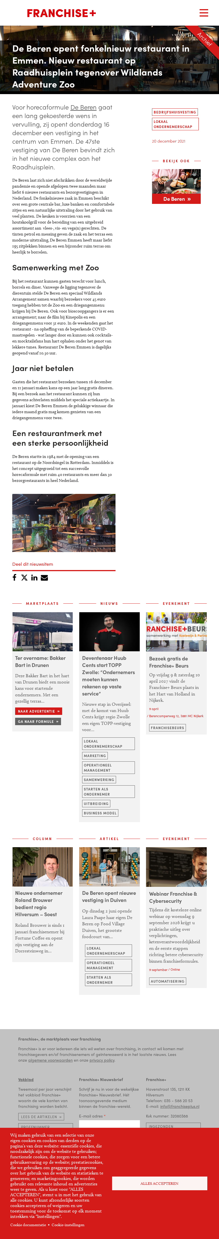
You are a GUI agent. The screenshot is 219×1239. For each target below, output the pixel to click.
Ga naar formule (36, 721)
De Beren (83, 106)
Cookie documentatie (28, 1224)
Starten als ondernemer (97, 791)
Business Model (100, 813)
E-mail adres (91, 1116)
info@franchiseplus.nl (179, 1106)
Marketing (95, 755)
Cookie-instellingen (68, 1224)
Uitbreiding (96, 803)
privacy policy (102, 1060)
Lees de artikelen (39, 1116)
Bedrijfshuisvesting (175, 112)
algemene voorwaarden (50, 1060)
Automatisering (167, 981)
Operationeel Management (98, 768)
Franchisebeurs (167, 727)
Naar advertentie (36, 711)
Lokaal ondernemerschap (173, 124)
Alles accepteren (160, 1183)
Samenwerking (99, 779)
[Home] (61, 13)
